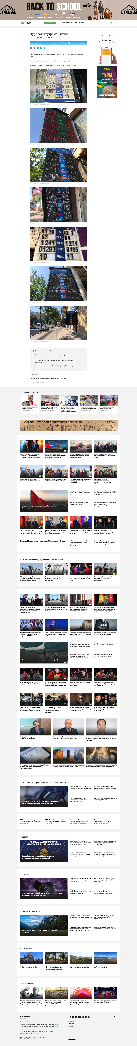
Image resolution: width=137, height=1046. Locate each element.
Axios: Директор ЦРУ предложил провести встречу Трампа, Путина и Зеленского (105, 880)
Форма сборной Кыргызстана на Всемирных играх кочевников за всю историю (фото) (104, 854)
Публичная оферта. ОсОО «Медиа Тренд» (30, 1033)
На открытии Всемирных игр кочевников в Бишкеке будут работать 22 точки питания (79, 821)
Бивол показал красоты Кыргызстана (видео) (40, 660)
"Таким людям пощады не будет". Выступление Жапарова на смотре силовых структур (81, 709)
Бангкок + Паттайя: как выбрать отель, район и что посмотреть (80, 966)
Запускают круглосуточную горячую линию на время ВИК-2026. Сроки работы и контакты (40, 802)
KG (115, 1017)
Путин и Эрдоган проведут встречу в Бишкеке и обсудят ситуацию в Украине (81, 532)
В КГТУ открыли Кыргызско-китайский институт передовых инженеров (49, 408)
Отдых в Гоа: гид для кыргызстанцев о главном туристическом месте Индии (54, 967)
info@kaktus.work (30, 1024)
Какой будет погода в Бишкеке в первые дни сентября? (39, 931)
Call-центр (74, 22)
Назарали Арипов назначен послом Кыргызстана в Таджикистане (105, 643)
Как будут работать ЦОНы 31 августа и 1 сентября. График (105, 799)
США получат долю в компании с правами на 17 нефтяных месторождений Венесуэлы (104, 891)
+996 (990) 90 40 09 (33, 1026)
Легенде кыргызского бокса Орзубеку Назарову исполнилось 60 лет (29, 408)
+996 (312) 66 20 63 (53, 1026)
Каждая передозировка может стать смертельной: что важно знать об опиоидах (79, 455)
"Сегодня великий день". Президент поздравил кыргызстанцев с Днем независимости (105, 492)
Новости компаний (31, 392)
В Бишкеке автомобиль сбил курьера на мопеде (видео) (103, 655)
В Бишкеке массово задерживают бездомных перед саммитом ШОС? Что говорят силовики (81, 634)
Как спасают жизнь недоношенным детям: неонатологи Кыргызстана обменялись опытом (102, 481)
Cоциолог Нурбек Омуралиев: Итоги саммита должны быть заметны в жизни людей (67, 737)
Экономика (33, 37)
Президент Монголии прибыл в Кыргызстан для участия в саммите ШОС (104, 578)
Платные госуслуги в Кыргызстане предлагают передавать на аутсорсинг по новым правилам (105, 634)
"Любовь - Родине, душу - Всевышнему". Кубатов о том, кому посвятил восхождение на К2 (104, 542)
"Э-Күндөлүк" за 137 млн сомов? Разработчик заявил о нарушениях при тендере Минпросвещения (34, 766)
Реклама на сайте (24, 1021)
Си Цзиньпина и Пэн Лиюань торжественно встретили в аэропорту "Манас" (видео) (79, 609)
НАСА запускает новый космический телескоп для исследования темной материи (42, 894)
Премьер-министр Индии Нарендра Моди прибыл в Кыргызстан (53, 578)
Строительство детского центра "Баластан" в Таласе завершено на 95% (88, 408)
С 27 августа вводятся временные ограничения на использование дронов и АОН (30, 821)
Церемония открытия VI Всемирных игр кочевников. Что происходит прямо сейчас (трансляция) (55, 456)
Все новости (49, 22)
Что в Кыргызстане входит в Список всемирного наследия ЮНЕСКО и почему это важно (68, 765)
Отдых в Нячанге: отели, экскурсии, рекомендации (28, 966)
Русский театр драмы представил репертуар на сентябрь (105, 1001)
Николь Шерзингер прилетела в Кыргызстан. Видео (42, 541)
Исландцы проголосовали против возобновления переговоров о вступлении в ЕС (80, 880)
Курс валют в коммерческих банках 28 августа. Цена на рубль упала (55, 355)
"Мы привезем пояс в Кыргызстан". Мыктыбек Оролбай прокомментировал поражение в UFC (56, 685)
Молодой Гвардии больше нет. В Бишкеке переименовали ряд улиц (105, 927)
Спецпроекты (66, 22)
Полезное (81, 22)
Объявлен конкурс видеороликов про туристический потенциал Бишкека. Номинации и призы (80, 928)
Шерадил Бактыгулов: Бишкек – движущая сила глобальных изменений (35, 737)
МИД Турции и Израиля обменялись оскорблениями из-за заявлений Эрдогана (80, 891)
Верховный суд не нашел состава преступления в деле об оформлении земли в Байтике (80, 656)
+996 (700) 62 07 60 (49, 1024)
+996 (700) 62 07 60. (61, 378)
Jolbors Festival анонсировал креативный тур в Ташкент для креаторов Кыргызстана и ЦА (80, 1002)
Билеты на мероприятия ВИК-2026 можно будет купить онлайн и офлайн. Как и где (105, 842)
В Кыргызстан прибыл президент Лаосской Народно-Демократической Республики (105, 504)
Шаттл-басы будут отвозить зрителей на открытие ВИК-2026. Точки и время (80, 854)
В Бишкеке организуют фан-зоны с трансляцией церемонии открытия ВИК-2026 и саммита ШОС (56, 1003)
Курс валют (39, 351)
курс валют (35, 374)
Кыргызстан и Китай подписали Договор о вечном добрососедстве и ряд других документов (56, 532)
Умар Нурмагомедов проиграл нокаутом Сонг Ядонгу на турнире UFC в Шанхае (105, 684)
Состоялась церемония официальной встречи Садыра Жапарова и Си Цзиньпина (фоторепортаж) (30, 610)
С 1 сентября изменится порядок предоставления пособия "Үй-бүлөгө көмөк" (104, 917)
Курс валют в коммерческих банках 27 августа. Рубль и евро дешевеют (56, 366)
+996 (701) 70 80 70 (43, 1026)
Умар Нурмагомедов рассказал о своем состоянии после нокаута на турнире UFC (80, 684)
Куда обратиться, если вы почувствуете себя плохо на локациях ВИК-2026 (78, 799)
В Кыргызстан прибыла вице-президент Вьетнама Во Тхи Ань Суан (80, 578)
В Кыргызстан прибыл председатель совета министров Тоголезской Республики (30, 578)
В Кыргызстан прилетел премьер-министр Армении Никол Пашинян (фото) (80, 480)
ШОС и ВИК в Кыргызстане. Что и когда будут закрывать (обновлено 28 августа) (55, 821)
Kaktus (56, 37)
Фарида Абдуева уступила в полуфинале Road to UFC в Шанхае (31, 683)
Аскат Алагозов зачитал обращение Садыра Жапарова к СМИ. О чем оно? (56, 634)
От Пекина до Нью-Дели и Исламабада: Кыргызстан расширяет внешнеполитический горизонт (101, 738)
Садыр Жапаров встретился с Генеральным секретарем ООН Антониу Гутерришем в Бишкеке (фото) (30, 456)
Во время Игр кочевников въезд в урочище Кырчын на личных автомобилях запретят (104, 821)
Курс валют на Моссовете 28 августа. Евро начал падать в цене (54, 360)
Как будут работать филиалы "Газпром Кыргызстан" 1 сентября (80, 787)
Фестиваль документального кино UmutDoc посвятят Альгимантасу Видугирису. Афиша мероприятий (31, 1002)
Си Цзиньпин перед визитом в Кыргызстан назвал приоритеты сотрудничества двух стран (104, 609)
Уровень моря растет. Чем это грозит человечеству (79, 503)
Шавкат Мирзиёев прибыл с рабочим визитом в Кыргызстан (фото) (104, 455)
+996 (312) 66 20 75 (39, 1024)
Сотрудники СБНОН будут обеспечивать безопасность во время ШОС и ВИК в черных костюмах (54, 710)
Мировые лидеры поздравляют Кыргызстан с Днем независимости (40, 507)
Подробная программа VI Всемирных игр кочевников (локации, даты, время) (38, 857)
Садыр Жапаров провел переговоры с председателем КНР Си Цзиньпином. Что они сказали (31, 532)
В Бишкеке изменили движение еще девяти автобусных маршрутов (81, 916)
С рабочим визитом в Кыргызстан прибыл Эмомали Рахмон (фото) (55, 480)
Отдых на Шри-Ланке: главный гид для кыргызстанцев (105, 966)
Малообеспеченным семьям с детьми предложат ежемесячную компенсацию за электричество (80, 644)
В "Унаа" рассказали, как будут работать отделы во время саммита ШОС (105, 788)
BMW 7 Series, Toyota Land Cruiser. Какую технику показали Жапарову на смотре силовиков (30, 709)
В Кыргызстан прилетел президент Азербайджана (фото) (30, 480)
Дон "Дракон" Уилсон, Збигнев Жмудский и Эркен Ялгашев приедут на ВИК (104, 709)
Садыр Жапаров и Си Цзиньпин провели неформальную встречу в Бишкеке (56, 609)
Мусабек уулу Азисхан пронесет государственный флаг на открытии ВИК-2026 (30, 634)
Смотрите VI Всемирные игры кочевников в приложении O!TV (107, 408)
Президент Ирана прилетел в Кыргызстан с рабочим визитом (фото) (80, 492)
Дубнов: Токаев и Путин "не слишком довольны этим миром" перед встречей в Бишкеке (104, 532)
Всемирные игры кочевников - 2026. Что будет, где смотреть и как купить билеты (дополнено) (80, 842)
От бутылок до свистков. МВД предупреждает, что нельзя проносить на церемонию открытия (79, 543)
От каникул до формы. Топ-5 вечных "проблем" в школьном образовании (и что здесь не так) (101, 765)
